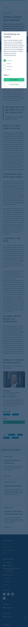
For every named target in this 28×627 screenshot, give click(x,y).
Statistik (9, 63)
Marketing (9, 66)
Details (6, 75)
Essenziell (9, 60)
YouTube (9, 69)
